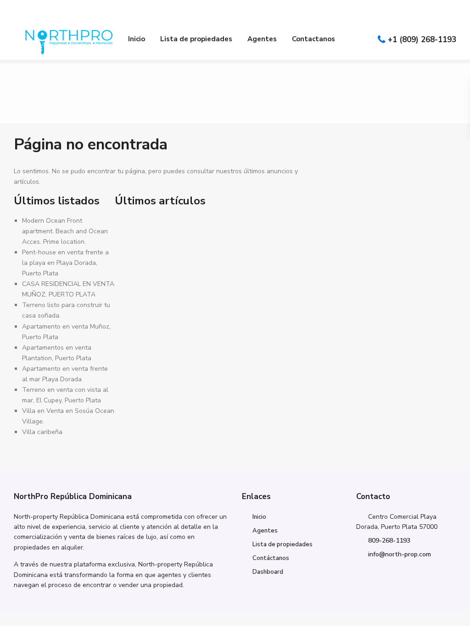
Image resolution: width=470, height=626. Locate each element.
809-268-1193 (389, 540)
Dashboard (267, 572)
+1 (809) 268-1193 (422, 39)
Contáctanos (270, 558)
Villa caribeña (42, 432)
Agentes (262, 39)
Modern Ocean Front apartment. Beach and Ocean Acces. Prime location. (65, 231)
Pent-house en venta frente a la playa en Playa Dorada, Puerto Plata (65, 263)
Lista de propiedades (196, 39)
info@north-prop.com (399, 554)
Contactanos (313, 39)
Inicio (136, 39)
